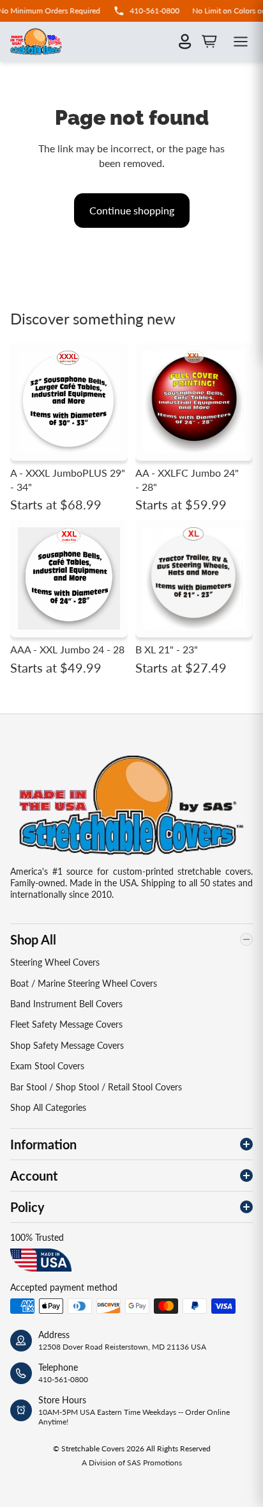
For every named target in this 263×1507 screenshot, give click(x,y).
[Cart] (209, 41)
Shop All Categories (48, 1107)
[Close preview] (231, 742)
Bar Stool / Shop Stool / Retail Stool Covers (96, 1086)
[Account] (185, 41)
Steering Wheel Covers (55, 962)
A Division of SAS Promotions (132, 1462)
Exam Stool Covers (47, 1065)
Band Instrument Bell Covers (66, 1003)
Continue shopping (131, 210)
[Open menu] (241, 41)
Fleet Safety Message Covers (66, 1024)
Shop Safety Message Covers (67, 1045)
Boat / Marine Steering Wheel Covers (83, 983)
